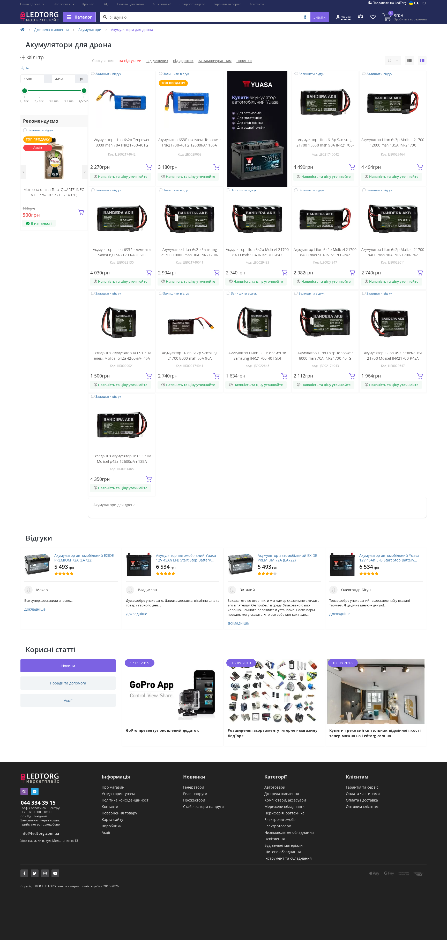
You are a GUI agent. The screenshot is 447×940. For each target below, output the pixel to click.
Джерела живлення (51, 29)
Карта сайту (112, 819)
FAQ (105, 4)
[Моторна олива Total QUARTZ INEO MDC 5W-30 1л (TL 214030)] (54, 158)
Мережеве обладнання (285, 806)
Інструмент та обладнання (288, 858)
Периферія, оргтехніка (284, 813)
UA (416, 3)
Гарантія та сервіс (227, 4)
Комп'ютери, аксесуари (285, 800)
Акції (106, 832)
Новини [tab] (68, 665)
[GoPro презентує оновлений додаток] (172, 691)
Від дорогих (183, 60)
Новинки (244, 60)
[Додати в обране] (80, 134)
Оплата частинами (363, 793)
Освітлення (274, 838)
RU (424, 3)
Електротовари (277, 825)
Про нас (88, 4)
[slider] (24, 91)
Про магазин (113, 787)
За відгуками (130, 60)
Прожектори (194, 800)
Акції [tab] (68, 700)
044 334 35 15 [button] (38, 802)
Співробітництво (192, 4)
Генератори (193, 787)
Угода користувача (118, 793)
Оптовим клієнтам (362, 806)
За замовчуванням (215, 60)
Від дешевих (157, 60)
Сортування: (103, 60)
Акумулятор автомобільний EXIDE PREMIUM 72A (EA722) (84, 558)
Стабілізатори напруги (203, 806)
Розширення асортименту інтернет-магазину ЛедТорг (272, 733)
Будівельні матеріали (283, 845)
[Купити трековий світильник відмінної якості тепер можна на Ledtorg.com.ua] (376, 691)
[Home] (22, 29)
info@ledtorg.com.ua (39, 833)
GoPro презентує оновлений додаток (162, 730)
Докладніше (35, 609)
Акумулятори (89, 29)
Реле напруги (195, 793)
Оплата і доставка (130, 4)
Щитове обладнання (282, 851)
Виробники (112, 825)
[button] (32, 4)
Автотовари (274, 787)
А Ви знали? (162, 4)
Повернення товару (119, 813)
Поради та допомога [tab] (68, 683)
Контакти (257, 4)
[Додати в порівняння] (80, 142)
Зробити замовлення (410, 19)
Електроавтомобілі (280, 819)
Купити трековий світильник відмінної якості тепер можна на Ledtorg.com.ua (375, 733)
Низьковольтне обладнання (289, 832)
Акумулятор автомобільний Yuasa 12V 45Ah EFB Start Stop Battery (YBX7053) (186, 558)
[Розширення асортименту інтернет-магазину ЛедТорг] (274, 691)
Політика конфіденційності (126, 800)
